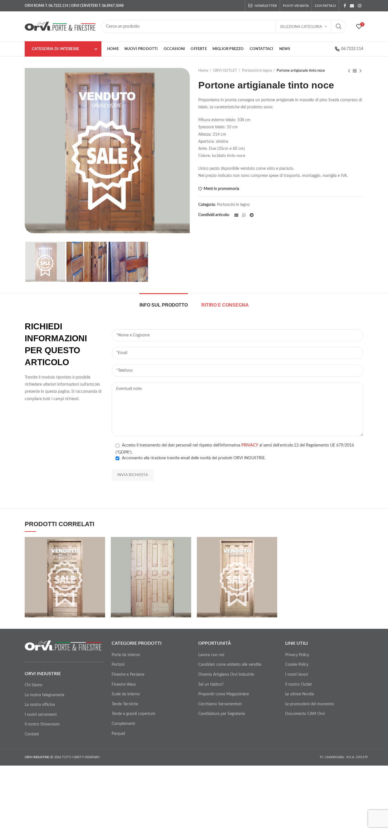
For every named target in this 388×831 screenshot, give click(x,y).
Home (203, 71)
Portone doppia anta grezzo (151, 572)
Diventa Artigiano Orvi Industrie (226, 675)
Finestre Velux (124, 685)
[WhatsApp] (244, 215)
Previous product (349, 71)
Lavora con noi (211, 655)
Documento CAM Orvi (305, 714)
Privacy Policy (297, 655)
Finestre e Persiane (128, 675)
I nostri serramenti (41, 715)
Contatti (32, 734)
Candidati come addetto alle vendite (229, 665)
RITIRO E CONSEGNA (225, 305)
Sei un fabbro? (211, 685)
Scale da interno (126, 694)
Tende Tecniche (125, 704)
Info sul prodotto (163, 305)
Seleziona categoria (301, 27)
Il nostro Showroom (42, 724)
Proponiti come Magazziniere (223, 694)
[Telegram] (252, 215)
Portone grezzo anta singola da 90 (65, 575)
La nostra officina (40, 705)
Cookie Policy (296, 665)
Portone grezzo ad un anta (237, 574)
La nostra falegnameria (44, 695)
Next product (360, 71)
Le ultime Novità (299, 694)
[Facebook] (345, 5)
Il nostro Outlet (298, 685)
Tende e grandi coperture (133, 714)
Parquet (118, 734)
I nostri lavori (296, 675)
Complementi (123, 724)
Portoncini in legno (257, 71)
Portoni (118, 665)
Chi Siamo (33, 685)
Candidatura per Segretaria (221, 714)
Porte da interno (126, 655)
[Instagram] (359, 5)
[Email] (352, 5)
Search (338, 26)
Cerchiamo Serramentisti (220, 704)
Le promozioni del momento (309, 704)
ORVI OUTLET (225, 71)
